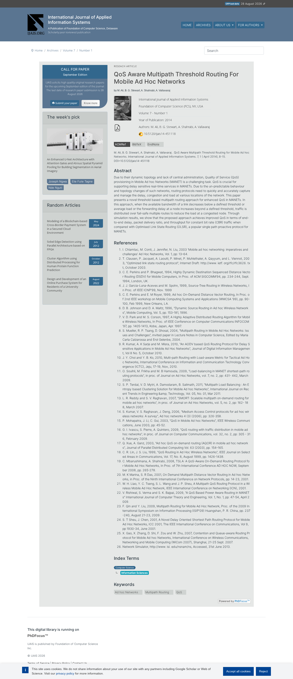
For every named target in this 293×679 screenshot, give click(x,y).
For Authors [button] (249, 25)
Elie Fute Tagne (82, 181)
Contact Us (79, 663)
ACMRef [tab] (120, 144)
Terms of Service (38, 663)
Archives (203, 25)
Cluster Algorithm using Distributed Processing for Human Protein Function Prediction (63, 264)
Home (187, 25)
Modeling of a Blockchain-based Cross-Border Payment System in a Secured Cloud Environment (67, 227)
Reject (263, 671)
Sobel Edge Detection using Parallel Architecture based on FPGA (66, 245)
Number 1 (85, 50)
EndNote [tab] (153, 144)
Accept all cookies (238, 671)
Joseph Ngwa (57, 181)
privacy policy (65, 673)
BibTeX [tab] (136, 144)
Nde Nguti (55, 187)
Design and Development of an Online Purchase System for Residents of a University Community (66, 284)
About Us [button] (223, 25)
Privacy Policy (61, 663)
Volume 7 (69, 50)
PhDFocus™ (37, 636)
